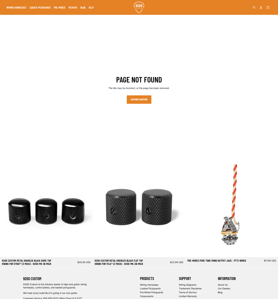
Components (146, 296)
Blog (220, 292)
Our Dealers (224, 288)
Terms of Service (188, 292)
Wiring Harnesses (149, 284)
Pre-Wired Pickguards (151, 292)
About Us (223, 284)
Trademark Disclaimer (190, 288)
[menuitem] (16, 7)
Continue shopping (139, 99)
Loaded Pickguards (150, 288)
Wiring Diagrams (187, 284)
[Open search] (254, 7)
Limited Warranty (188, 296)
